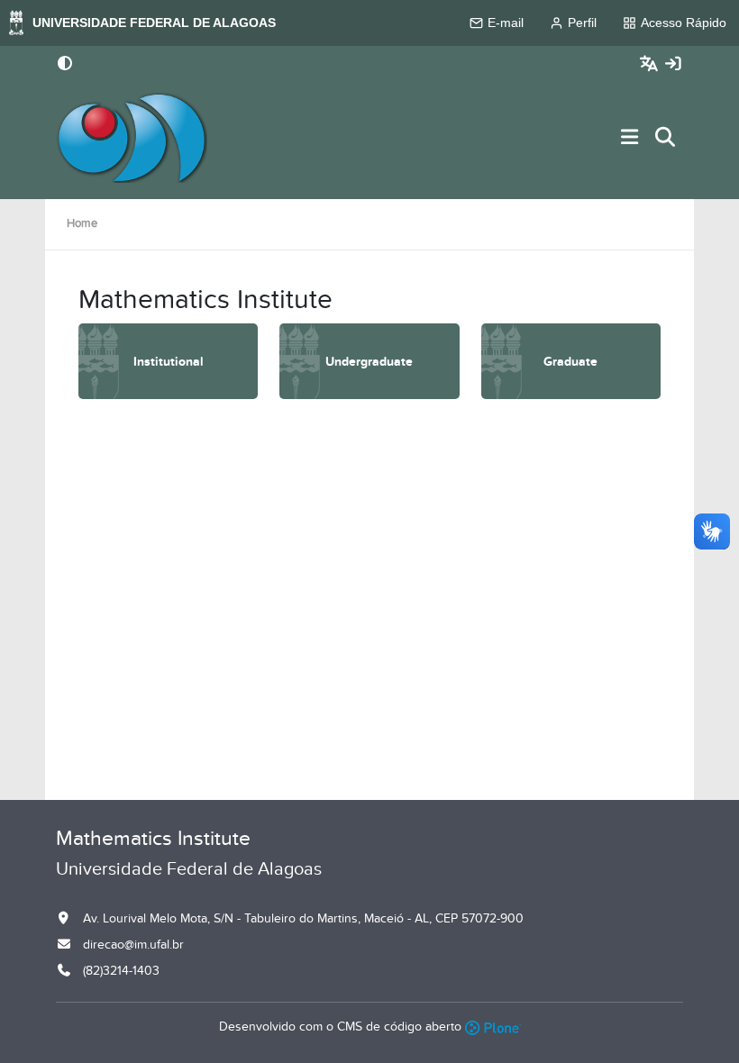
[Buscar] (666, 138)
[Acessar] (673, 64)
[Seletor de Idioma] (651, 64)
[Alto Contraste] (65, 65)
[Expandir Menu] (630, 138)
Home (82, 223)
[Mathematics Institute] (131, 138)
